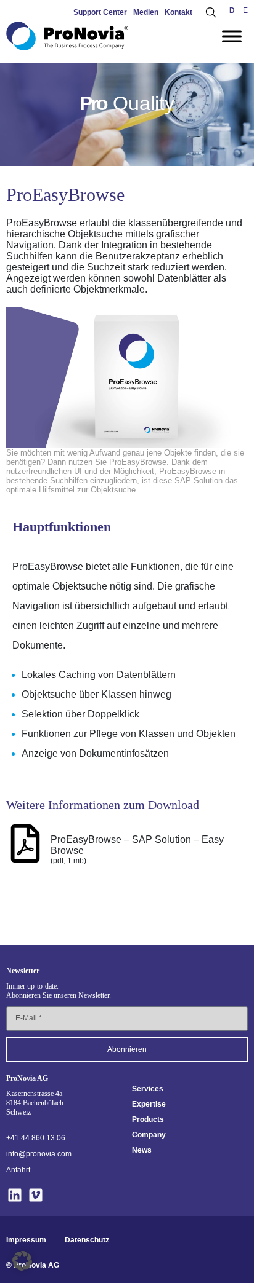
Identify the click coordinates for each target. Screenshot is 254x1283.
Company (149, 1135)
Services (147, 1088)
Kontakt (178, 12)
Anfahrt (18, 1170)
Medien (145, 12)
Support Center (100, 12)
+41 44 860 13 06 (35, 1138)
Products (148, 1119)
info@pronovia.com (39, 1154)
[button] (22, 1261)
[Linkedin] (15, 1195)
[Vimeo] (36, 1195)
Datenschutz (87, 1240)
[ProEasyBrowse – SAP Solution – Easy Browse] (25, 843)
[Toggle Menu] (232, 36)
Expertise (149, 1104)
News (142, 1150)
